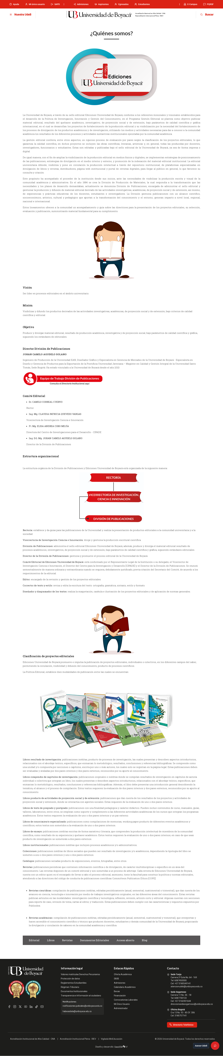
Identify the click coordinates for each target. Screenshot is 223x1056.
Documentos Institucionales (74, 991)
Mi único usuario (37, 4)
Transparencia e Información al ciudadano (81, 995)
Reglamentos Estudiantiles (73, 983)
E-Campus (192, 4)
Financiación (120, 995)
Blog (144, 940)
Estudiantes (144, 4)
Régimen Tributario (70, 987)
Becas (117, 991)
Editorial (34, 940)
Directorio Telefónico (183, 1025)
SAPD (57, 4)
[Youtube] (25, 1006)
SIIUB (116, 978)
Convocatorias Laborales (126, 1000)
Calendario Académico (125, 987)
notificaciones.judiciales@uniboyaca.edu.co (82, 1006)
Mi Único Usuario (122, 1004)
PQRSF (210, 4)
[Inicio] (99, 14)
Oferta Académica (123, 974)
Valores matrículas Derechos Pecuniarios (80, 974)
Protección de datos (70, 978)
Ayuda (16, 4)
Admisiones (82, 4)
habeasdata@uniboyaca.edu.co (77, 1011)
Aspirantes (103, 4)
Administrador (121, 1008)
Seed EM (118, 1047)
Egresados (123, 4)
